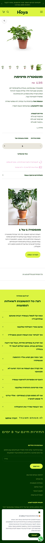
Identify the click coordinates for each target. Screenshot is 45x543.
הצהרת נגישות (37, 495)
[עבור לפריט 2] (32, 67)
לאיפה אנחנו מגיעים (35, 475)
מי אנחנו (39, 479)
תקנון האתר (38, 491)
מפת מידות (35, 138)
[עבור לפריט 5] (10, 67)
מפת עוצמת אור (21, 138)
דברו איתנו (11, 418)
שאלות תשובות (36, 483)
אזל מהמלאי (22, 154)
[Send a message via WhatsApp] (41, 539)
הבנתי (34, 535)
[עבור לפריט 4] (17, 67)
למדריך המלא (32, 255)
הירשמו (36, 466)
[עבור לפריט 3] (24, 67)
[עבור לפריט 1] (39, 67)
